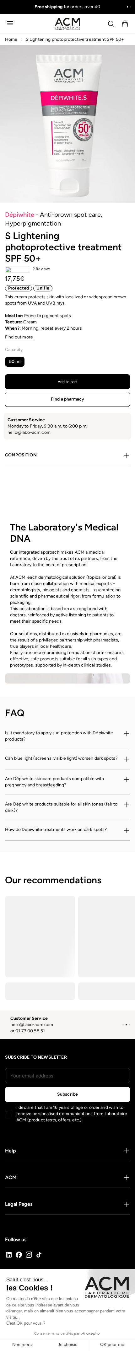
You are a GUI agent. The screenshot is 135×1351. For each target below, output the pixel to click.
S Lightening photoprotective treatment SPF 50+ (75, 39)
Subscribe (67, 1094)
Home (11, 39)
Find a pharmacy (67, 399)
